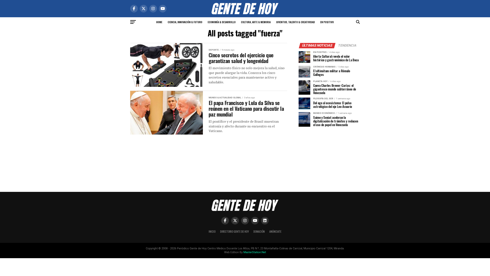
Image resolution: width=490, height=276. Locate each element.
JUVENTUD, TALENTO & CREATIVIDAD (295, 22)
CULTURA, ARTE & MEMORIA (256, 22)
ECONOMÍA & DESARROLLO (222, 22)
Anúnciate (275, 231)
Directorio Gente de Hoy (234, 231)
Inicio (212, 231)
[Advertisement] (329, 156)
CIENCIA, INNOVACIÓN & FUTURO (185, 22)
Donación (259, 231)
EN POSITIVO (327, 22)
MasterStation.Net (254, 252)
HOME (159, 22)
